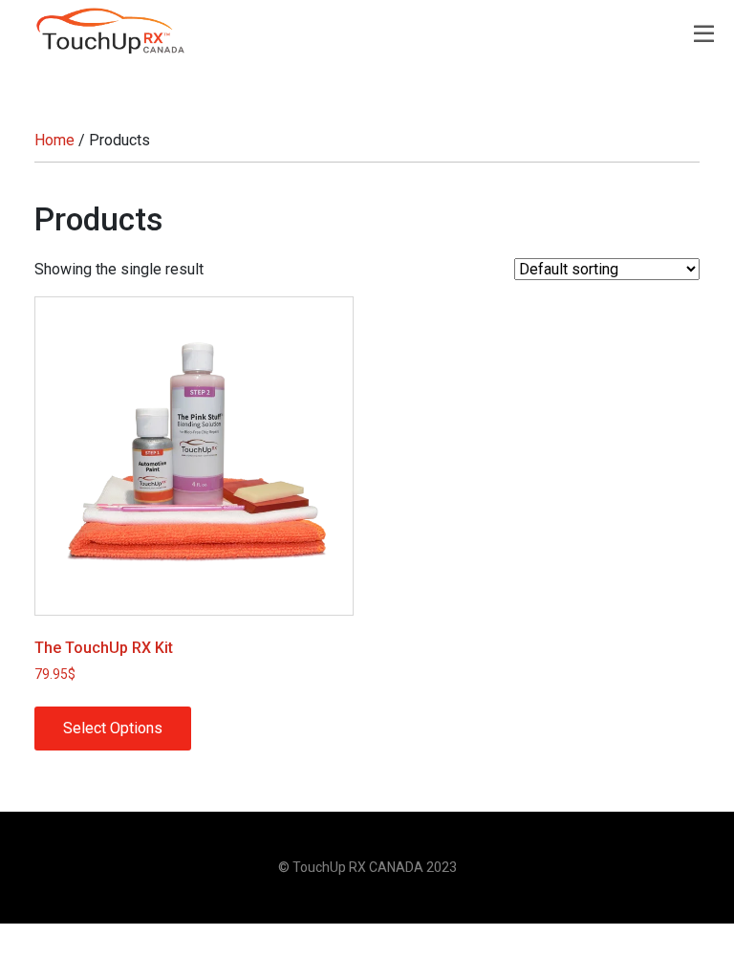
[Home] (110, 30)
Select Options (112, 728)
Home (54, 140)
